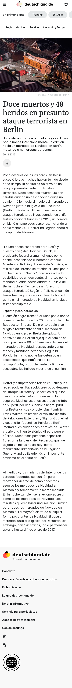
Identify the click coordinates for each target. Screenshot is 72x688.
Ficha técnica (11, 587)
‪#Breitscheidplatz (15, 304)
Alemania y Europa (54, 27)
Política (34, 27)
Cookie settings (13, 628)
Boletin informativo (15, 603)
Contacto (8, 571)
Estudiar (58, 14)
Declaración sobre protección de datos (29, 579)
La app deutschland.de (18, 595)
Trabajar (37, 14)
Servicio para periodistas (19, 611)
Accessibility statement (18, 620)
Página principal (16, 27)
